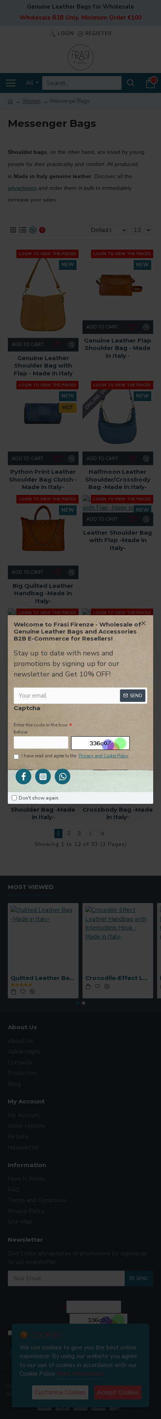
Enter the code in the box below (40, 728)
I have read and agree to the (75, 756)
